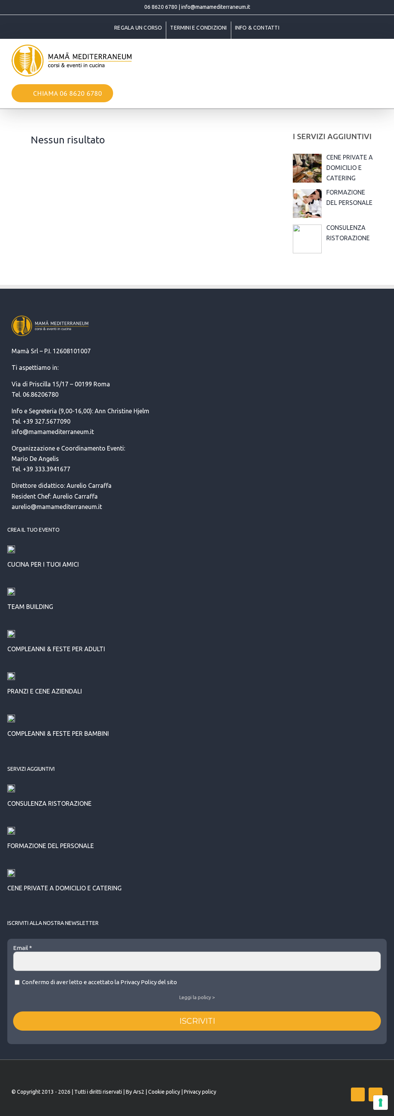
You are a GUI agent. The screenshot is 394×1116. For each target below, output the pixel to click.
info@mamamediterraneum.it (215, 7)
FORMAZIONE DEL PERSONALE (50, 845)
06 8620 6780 (160, 7)
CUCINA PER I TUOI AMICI (43, 564)
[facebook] (358, 1094)
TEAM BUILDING (30, 606)
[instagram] (375, 1094)
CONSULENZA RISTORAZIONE (49, 803)
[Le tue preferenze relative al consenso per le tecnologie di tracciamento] (380, 1102)
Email (22, 948)
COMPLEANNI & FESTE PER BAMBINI (58, 733)
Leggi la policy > (197, 997)
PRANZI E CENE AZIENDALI (44, 691)
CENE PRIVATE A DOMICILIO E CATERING (64, 888)
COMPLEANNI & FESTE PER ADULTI (56, 648)
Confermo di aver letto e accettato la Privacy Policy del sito (99, 982)
